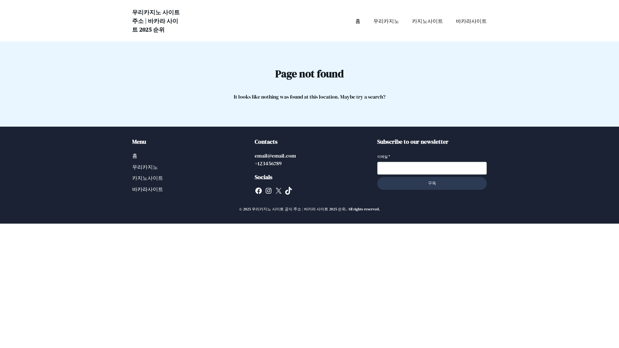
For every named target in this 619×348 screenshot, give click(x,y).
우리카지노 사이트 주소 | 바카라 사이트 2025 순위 (156, 21)
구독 (432, 183)
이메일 (383, 156)
